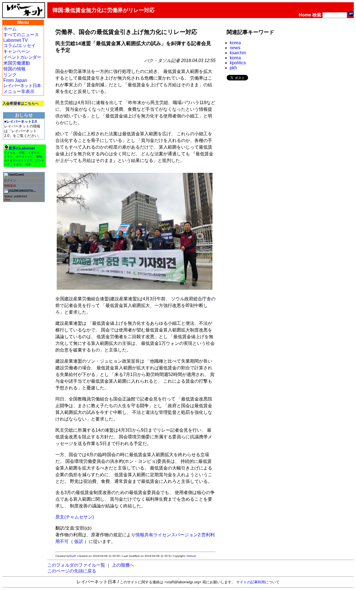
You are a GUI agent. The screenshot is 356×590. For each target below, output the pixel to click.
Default (191, 555)
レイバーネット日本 (22, 85)
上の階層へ (123, 565)
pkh (233, 67)
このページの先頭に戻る (71, 571)
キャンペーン (16, 51)
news (235, 47)
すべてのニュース (21, 34)
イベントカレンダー (22, 57)
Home (305, 15)
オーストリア (24, 156)
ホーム (10, 28)
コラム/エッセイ (19, 45)
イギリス (33, 152)
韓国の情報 (14, 69)
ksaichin (238, 52)
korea (235, 42)
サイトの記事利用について (258, 582)
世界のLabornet (22, 148)
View (7, 199)
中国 (21, 152)
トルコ (17, 164)
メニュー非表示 (18, 91)
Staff (73, 555)
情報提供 (10, 185)
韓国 (39, 156)
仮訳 (78, 541)
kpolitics (238, 62)
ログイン (10, 180)
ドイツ (8, 156)
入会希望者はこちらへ (21, 103)
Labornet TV (15, 40)
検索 (316, 15)
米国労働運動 (16, 63)
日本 (28, 164)
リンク (10, 74)
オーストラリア (22, 160)
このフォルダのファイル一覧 (76, 565)
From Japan (15, 80)
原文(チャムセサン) (74, 517)
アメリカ (9, 152)
